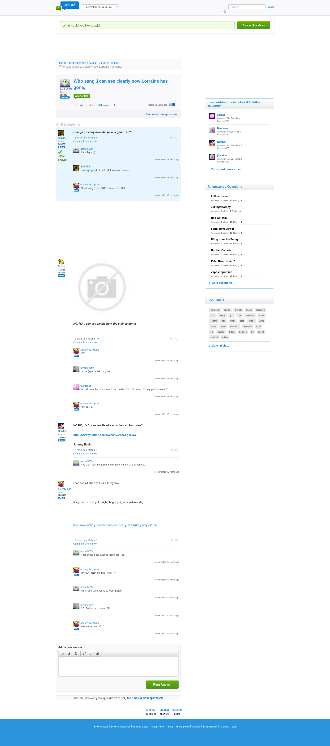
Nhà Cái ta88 (219, 218)
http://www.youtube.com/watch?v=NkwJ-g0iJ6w (104, 435)
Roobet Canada (221, 250)
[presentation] (62, 653)
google (251, 320)
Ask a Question (254, 25)
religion (222, 315)
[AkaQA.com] (67, 6)
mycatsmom (87, 367)
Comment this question (161, 114)
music (232, 320)
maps (223, 326)
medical (214, 337)
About (170, 726)
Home (62, 63)
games (227, 309)
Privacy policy (210, 726)
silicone (213, 320)
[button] (62, 653)
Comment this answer (85, 141)
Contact (196, 726)
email (258, 326)
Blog (234, 726)
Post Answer (162, 684)
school (225, 337)
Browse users (101, 726)
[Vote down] (86, 104)
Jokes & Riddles (108, 63)
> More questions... (221, 282)
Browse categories (120, 726)
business (247, 326)
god (231, 315)
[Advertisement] (125, 49)
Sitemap (224, 726)
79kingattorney (221, 207)
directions (250, 315)
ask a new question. (149, 698)
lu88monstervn (221, 196)
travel (261, 315)
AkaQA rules (157, 726)
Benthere (222, 128)
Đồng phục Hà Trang (224, 239)
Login (271, 7)
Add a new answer (70, 647)
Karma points (182, 726)
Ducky (61, 266)
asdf (212, 315)
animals (238, 309)
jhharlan (222, 155)
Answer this (81, 96)
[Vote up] (76, 104)
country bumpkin (89, 184)
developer (215, 309)
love (239, 315)
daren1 (221, 114)
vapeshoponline (221, 272)
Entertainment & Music (82, 63)
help (224, 320)
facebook (260, 309)
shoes (213, 326)
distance (243, 331)
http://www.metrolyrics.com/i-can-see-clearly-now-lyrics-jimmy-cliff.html (115, 525)
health (249, 309)
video (261, 320)
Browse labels (140, 726)
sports (261, 331)
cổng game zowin (222, 228)
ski (211, 331)
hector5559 (66, 89)
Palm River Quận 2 (223, 261)
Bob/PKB (63, 138)
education (234, 326)
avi (252, 331)
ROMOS (62, 431)
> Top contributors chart (225, 169)
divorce (221, 331)
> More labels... (219, 345)
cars (242, 320)
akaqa (232, 331)
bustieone (85, 385)
